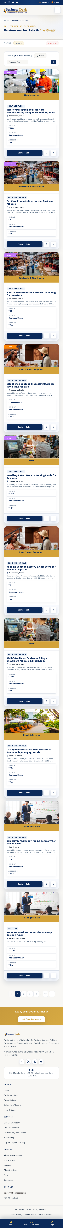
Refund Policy (30, 1214)
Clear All (53, 43)
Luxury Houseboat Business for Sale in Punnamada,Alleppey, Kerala (29, 751)
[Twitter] (13, 2)
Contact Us (8, 1180)
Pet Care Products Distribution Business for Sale (30, 202)
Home (6, 20)
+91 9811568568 (11, 1198)
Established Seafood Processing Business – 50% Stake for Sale (31, 385)
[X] (28, 1061)
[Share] (53, 153)
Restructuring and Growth (15, 1132)
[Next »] (52, 994)
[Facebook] (5, 2)
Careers (7, 1165)
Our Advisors (9, 1160)
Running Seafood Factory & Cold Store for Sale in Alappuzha (31, 568)
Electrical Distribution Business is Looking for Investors (31, 294)
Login (56, 2)
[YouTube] (17, 2)
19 (45, 994)
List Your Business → (32, 1019)
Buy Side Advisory (11, 1128)
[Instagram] (9, 2)
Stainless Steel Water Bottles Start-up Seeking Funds (29, 934)
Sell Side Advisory (11, 1123)
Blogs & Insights (10, 1170)
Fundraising (9, 1137)
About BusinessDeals (13, 1155)
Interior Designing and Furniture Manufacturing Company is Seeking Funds (31, 111)
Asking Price (13, 140)
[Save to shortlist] (47, 153)
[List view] (53, 62)
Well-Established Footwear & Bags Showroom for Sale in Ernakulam (27, 659)
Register (45, 2)
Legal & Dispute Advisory (14, 1142)
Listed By (12, 133)
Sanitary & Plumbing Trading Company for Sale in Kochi (31, 842)
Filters (41, 55)
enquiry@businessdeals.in (15, 1193)
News (6, 1175)
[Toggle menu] (58, 10)
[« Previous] (11, 994)
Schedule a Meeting (12, 1105)
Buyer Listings (10, 1100)
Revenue (11, 125)
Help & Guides (10, 1110)
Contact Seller (24, 153)
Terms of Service (45, 1214)
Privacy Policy (16, 1214)
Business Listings (11, 1095)
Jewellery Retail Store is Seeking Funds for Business (31, 477)
